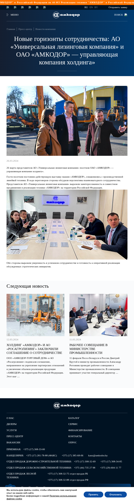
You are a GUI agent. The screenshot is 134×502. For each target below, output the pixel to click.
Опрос (72, 442)
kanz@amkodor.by (98, 455)
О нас (10, 418)
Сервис (73, 424)
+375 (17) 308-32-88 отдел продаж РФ (68, 480)
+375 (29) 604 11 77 (110, 467)
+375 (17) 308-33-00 (34, 449)
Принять (93, 494)
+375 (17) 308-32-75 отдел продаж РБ (68, 473)
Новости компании (45, 29)
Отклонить (115, 494)
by (96, 7)
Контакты (75, 436)
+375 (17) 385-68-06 (72, 455)
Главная (11, 29)
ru (86, 7)
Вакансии (13, 442)
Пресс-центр (25, 29)
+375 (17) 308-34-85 (111, 461)
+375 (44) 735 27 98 (84, 467)
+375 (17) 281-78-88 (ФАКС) (41, 455)
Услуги (12, 430)
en (91, 7)
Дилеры (12, 424)
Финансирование (80, 430)
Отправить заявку (118, 7)
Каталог (74, 418)
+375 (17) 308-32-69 (85, 461)
